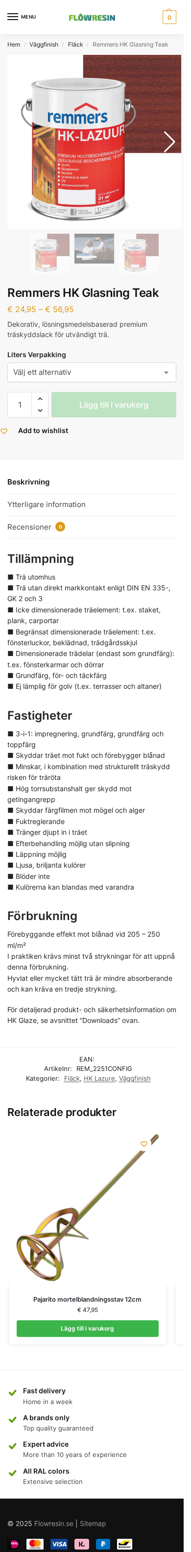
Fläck (75, 44)
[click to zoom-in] (94, 142)
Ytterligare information (46, 504)
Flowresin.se (53, 1523)
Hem (13, 44)
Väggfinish (43, 44)
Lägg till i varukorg (113, 405)
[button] (40, 398)
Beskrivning (28, 481)
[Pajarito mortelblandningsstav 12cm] (87, 1207)
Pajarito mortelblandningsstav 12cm (87, 1299)
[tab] (91, 482)
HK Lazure (99, 1078)
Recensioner (34, 527)
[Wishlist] (144, 1144)
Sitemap (93, 1523)
